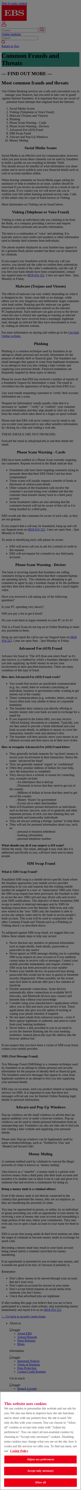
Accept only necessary (40, 1470)
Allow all (40, 1482)
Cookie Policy (19, 1451)
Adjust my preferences (40, 1459)
